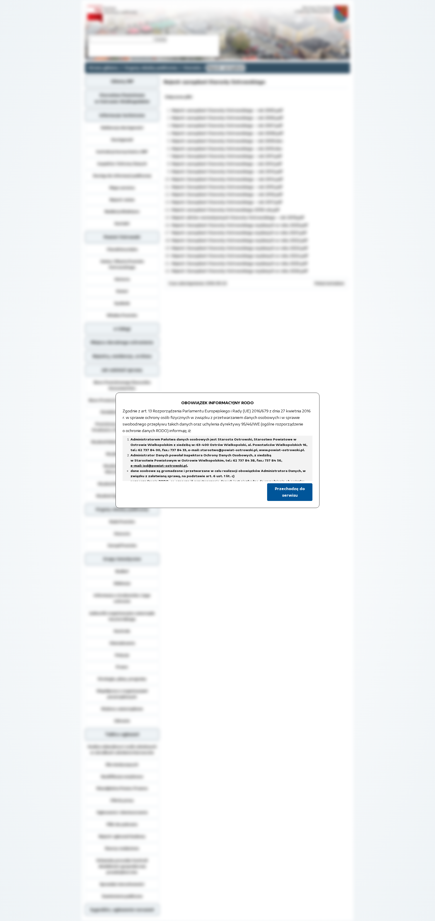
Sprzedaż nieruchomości (122, 884)
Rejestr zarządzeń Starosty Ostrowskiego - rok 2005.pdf (227, 110)
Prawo (122, 667)
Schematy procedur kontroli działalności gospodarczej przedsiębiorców (122, 866)
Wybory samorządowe (122, 709)
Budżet (122, 571)
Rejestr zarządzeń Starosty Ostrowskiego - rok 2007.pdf (227, 125)
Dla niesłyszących (122, 764)
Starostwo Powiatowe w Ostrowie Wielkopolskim (122, 98)
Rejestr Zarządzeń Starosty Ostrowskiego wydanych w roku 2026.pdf (240, 271)
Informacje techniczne (122, 115)
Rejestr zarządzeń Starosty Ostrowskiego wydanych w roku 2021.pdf (239, 232)
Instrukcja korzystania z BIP (122, 152)
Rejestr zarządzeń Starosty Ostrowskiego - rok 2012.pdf (227, 164)
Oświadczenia (122, 643)
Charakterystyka (122, 249)
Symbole (122, 303)
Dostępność (122, 140)
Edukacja (122, 583)
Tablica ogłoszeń (122, 734)
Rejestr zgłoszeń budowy (122, 836)
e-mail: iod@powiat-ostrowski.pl (158, 465)
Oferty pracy (122, 800)
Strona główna (103, 67)
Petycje (122, 655)
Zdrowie (122, 721)
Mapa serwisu (122, 188)
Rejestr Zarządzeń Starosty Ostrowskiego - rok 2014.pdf (227, 179)
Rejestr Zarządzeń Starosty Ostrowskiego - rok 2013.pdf (227, 171)
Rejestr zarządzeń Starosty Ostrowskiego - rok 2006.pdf (227, 118)
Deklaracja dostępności (122, 128)
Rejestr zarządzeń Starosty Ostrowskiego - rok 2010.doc (227, 148)
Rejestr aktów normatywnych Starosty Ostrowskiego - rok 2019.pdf (238, 217)
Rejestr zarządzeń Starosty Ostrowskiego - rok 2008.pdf (227, 133)
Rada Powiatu (122, 522)
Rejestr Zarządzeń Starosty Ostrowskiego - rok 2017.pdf (227, 202)
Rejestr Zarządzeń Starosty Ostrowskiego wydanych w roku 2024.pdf (240, 256)
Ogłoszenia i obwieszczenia (122, 812)
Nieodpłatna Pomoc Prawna (122, 788)
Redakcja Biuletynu (122, 211)
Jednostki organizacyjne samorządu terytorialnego (122, 616)
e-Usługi (122, 328)
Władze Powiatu (122, 315)
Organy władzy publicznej (150, 67)
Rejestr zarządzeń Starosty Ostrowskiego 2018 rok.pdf (225, 210)
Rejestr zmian (122, 200)
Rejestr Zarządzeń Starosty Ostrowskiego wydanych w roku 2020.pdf (240, 225)
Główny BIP (122, 81)
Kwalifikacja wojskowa (122, 776)
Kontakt (122, 223)
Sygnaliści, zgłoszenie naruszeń (122, 909)
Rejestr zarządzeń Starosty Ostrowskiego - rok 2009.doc (227, 141)
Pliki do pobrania (122, 824)
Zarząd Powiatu (122, 545)
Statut (122, 291)
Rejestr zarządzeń (225, 67)
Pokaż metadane (329, 283)
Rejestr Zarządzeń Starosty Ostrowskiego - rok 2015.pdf (227, 187)
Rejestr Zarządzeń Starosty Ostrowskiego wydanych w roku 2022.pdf (239, 240)
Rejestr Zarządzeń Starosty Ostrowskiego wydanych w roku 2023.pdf (240, 248)
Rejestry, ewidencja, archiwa (122, 356)
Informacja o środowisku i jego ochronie (122, 598)
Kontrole (122, 631)
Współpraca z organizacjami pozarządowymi (122, 694)
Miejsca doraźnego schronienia (122, 342)
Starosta (192, 67)
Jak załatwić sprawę (122, 370)
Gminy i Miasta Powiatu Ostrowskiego (122, 264)
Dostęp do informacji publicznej (122, 176)
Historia (122, 279)
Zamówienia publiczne (122, 896)
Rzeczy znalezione (122, 848)
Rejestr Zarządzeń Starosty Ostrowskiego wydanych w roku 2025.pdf (239, 263)
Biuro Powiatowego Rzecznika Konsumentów (122, 385)
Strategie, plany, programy (122, 679)
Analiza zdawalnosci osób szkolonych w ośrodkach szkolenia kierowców (122, 749)
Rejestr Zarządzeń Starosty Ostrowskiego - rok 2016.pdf (227, 194)
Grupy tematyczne (122, 559)
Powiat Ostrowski (122, 237)
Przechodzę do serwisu (290, 492)
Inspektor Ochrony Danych (122, 164)
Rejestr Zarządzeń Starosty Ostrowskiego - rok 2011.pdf (227, 156)
